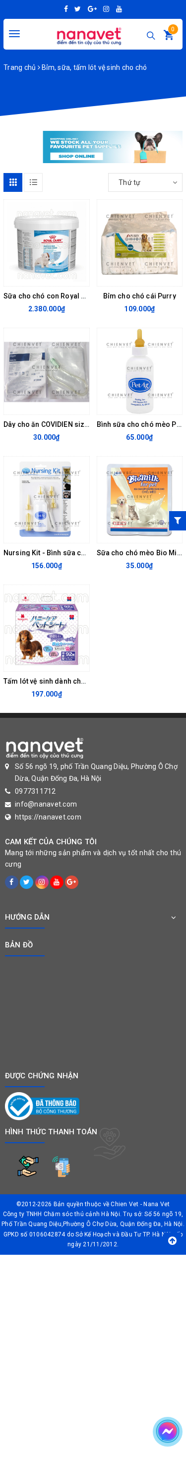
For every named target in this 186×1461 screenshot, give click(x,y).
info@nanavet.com (46, 804)
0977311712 (35, 791)
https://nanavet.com (48, 817)
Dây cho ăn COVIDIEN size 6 (48, 424)
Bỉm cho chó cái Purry (139, 296)
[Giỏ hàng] (169, 37)
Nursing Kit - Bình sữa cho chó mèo (62, 553)
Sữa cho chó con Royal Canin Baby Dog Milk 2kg (82, 296)
